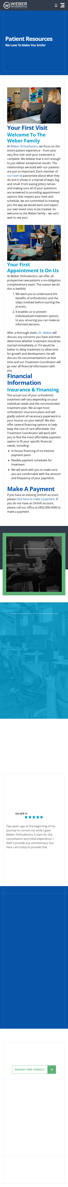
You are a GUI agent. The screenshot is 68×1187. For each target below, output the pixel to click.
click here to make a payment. (35, 499)
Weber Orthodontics (24, 146)
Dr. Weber (45, 333)
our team (13, 176)
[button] (62, 5)
